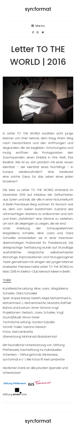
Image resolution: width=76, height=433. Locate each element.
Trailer (7, 280)
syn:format (38, 9)
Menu (39, 25)
